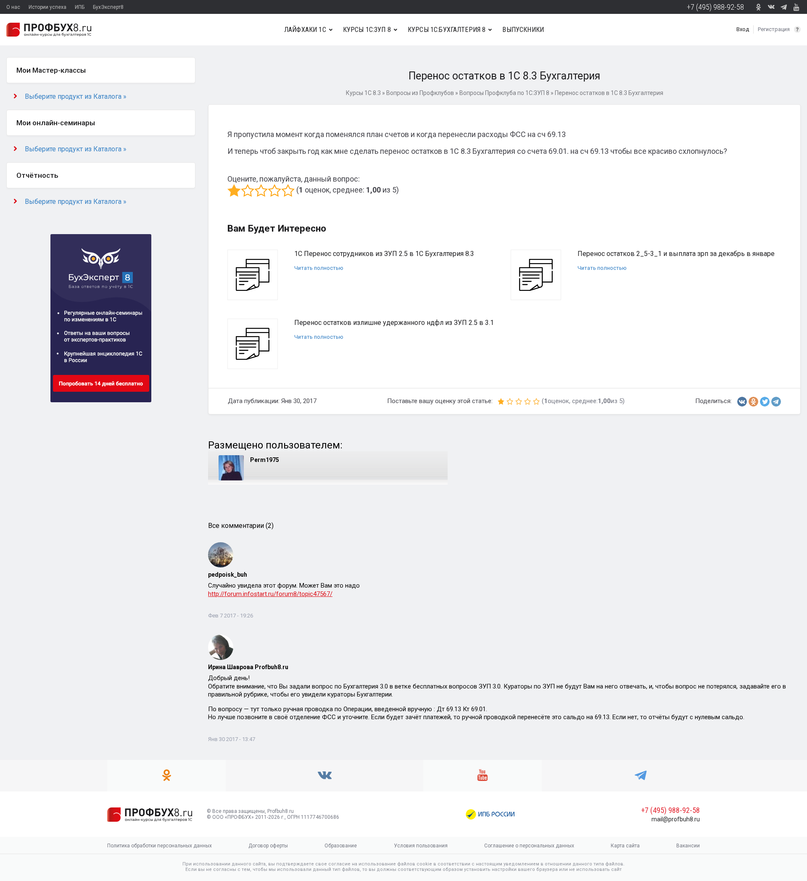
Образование (340, 846)
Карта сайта (625, 846)
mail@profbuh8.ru (675, 819)
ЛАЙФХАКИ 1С (305, 30)
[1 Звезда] (234, 190)
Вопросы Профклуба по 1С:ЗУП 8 (504, 93)
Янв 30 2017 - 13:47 (231, 739)
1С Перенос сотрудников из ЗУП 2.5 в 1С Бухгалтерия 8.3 (384, 254)
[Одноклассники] (753, 401)
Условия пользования (421, 846)
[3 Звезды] (261, 190)
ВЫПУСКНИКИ (523, 30)
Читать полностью (318, 268)
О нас (13, 7)
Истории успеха (47, 7)
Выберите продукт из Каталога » (76, 96)
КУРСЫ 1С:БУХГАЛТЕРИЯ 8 (447, 30)
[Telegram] (776, 401)
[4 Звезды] (274, 190)
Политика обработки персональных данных (159, 846)
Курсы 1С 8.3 (363, 93)
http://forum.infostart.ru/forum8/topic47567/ (270, 594)
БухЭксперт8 (108, 7)
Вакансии (688, 846)
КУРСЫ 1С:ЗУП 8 (367, 30)
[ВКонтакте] (742, 401)
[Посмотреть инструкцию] (797, 29)
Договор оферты (268, 846)
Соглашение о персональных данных (529, 846)
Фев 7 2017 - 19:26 (230, 615)
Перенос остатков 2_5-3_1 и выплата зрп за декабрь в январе (676, 254)
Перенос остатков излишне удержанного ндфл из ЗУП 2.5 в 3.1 (394, 323)
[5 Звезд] (288, 190)
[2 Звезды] (247, 190)
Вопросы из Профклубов (420, 93)
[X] (765, 401)
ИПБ (79, 7)
